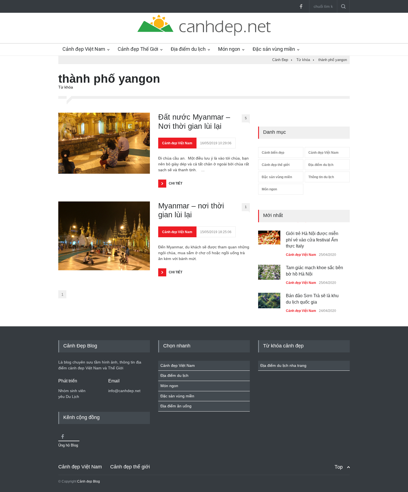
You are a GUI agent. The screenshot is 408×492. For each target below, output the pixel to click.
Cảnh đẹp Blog (88, 481)
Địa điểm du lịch (188, 49)
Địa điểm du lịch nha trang (283, 365)
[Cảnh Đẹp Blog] (204, 34)
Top (338, 467)
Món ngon (229, 49)
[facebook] (301, 6)
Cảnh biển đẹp (273, 153)
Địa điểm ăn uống (176, 406)
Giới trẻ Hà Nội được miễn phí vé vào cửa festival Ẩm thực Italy (312, 239)
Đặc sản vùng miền (274, 49)
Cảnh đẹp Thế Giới (138, 49)
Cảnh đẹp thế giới (275, 165)
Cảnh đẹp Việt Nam (83, 49)
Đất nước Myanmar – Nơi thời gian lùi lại (194, 121)
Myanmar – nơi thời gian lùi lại (191, 210)
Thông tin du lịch (321, 177)
